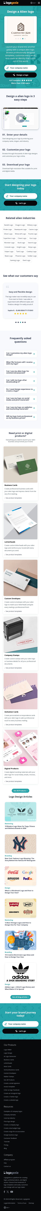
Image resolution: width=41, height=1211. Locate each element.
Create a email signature (12, 1083)
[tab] (15, 38)
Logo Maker (8, 1050)
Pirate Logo (7, 229)
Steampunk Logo (20, 229)
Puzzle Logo (32, 234)
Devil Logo (26, 260)
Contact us (7, 1166)
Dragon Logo (20, 225)
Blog (5, 1148)
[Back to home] (11, 2)
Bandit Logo (8, 225)
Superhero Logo (9, 238)
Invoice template (9, 1087)
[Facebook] (4, 1192)
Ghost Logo (8, 234)
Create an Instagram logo (12, 1093)
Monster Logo (9, 243)
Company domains (10, 1115)
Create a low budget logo (12, 1128)
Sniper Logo (9, 251)
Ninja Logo (32, 247)
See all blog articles (19, 997)
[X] (8, 1192)
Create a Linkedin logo (11, 1100)
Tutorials (7, 1141)
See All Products (9, 1080)
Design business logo (11, 1135)
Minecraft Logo (20, 234)
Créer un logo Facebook (11, 1090)
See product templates (13, 498)
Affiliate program (9, 1160)
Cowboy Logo (32, 251)
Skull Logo (21, 243)
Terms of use (21, 1203)
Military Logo (32, 225)
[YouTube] (11, 1192)
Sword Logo (32, 243)
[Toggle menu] (38, 3)
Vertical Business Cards (11, 1070)
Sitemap (31, 1203)
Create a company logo (11, 1125)
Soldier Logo (32, 256)
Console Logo (9, 247)
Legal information (9, 1203)
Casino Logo (33, 229)
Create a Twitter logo (11, 1097)
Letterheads (8, 1063)
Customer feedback (10, 1138)
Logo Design (8, 1053)
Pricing (6, 1145)
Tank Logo (20, 251)
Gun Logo (33, 238)
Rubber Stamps (9, 1076)
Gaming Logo (15, 260)
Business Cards (9, 1060)
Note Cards (7, 1066)
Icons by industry (9, 1118)
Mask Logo (9, 256)
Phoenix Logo (20, 256)
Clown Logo (22, 238)
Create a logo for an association (14, 1131)
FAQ (5, 1163)
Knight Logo (21, 247)
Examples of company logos (13, 1111)
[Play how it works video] (20, 118)
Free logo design (9, 1121)
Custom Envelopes (10, 1073)
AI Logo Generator (10, 1056)
